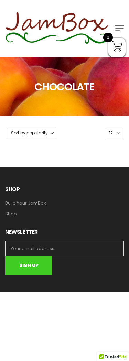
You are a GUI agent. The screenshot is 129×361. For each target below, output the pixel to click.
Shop (11, 214)
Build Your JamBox (25, 203)
